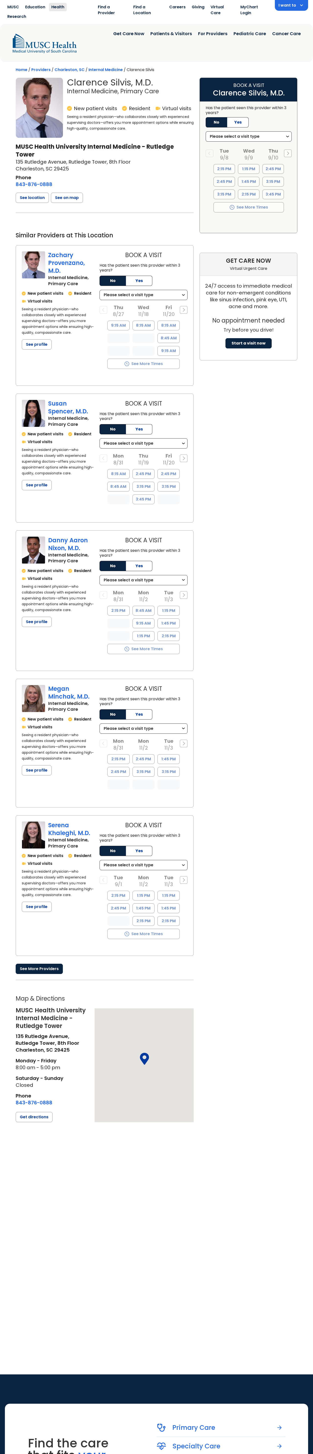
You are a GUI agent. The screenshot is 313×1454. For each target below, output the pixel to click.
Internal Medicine (106, 70)
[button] (32, 198)
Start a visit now (249, 343)
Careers (177, 7)
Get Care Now (128, 34)
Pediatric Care (250, 34)
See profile (36, 344)
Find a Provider (106, 10)
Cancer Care (286, 34)
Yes (139, 280)
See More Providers (39, 969)
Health (57, 7)
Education (35, 7)
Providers (41, 70)
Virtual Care (217, 10)
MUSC (13, 7)
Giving (198, 7)
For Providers (212, 34)
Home (21, 70)
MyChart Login (249, 10)
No (113, 280)
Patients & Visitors (171, 34)
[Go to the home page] (45, 43)
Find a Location (142, 10)
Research (16, 16)
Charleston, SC (70, 70)
